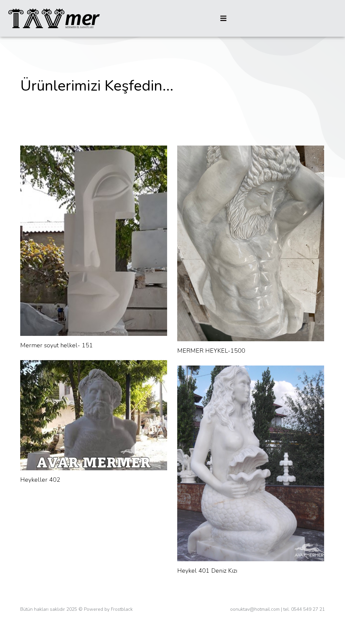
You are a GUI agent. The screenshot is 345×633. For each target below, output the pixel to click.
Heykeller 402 (40, 480)
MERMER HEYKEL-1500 (211, 351)
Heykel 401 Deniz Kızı (207, 571)
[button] (223, 18)
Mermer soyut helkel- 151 (56, 345)
